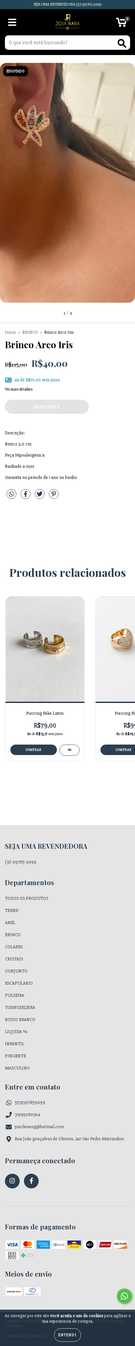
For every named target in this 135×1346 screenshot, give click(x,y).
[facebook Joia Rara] (31, 1181)
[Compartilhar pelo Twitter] (40, 497)
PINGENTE (15, 1056)
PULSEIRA (14, 995)
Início (10, 332)
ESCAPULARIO (19, 983)
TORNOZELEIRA (20, 1007)
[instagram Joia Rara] (12, 1181)
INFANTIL (14, 1044)
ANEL (10, 922)
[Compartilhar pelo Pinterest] (54, 497)
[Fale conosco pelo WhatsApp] (124, 1296)
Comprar (34, 750)
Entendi (67, 1335)
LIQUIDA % (16, 1031)
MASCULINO (17, 1068)
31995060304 (27, 1114)
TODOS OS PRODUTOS (26, 898)
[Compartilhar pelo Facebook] (26, 497)
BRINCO (30, 332)
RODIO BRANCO (20, 1019)
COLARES (14, 947)
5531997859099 (30, 1102)
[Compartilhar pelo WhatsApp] (11, 494)
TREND (12, 910)
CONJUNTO (16, 971)
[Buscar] (121, 43)
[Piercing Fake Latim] (69, 750)
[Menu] (12, 22)
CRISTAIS (14, 959)
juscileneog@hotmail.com (39, 1126)
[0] (121, 24)
